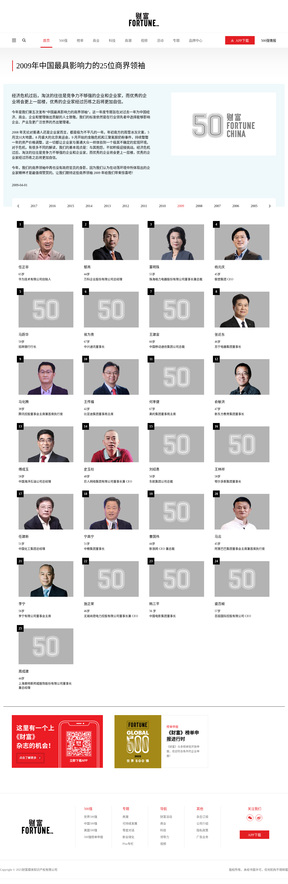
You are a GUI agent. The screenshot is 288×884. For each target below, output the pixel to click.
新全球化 (128, 837)
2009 (180, 206)
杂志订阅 (202, 816)
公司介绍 (202, 823)
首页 (46, 40)
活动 (160, 40)
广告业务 (202, 837)
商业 (96, 40)
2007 (217, 206)
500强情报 (268, 40)
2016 (52, 206)
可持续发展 (129, 823)
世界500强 (90, 816)
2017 (34, 206)
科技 (112, 40)
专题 (176, 40)
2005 (254, 206)
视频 (144, 40)
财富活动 (166, 816)
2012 (125, 206)
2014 (89, 206)
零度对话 (128, 830)
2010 (162, 206)
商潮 (128, 40)
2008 (199, 206)
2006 (235, 206)
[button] (270, 206)
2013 (107, 206)
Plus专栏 (127, 843)
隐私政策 (202, 830)
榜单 (80, 40)
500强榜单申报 (93, 837)
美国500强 (90, 830)
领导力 (164, 837)
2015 (70, 206)
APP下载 (242, 40)
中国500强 (90, 823)
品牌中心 (195, 40)
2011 (144, 206)
